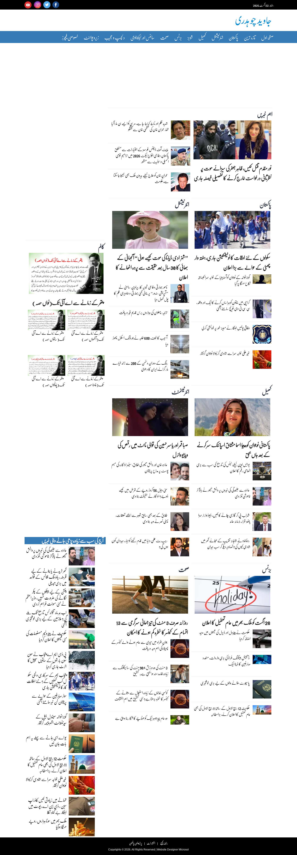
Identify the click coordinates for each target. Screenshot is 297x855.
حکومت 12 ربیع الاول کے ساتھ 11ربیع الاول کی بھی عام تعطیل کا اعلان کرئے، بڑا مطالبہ (222, 711)
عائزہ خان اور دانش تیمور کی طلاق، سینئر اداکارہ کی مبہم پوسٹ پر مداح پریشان (139, 467)
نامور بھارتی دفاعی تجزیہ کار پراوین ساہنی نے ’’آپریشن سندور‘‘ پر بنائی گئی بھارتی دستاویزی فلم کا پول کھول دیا (141, 293)
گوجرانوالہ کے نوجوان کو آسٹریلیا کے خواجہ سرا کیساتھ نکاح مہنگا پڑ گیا (224, 280)
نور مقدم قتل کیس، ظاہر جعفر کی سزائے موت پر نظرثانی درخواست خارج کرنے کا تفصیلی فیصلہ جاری (232, 173)
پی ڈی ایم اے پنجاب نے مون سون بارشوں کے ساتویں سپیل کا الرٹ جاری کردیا (47, 660)
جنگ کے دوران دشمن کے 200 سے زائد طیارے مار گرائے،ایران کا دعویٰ (140, 366)
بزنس (178, 37)
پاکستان (233, 37)
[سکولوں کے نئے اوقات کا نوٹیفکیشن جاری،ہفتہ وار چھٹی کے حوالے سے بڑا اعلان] (232, 231)
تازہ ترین (249, 37)
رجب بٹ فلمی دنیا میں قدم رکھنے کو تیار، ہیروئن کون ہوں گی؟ (140, 543)
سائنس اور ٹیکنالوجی (142, 37)
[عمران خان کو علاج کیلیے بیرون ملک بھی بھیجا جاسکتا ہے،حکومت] (180, 183)
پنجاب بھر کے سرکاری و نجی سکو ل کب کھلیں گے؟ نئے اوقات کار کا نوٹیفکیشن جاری (47, 681)
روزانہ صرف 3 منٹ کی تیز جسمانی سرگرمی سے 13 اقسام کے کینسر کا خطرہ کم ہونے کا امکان (152, 627)
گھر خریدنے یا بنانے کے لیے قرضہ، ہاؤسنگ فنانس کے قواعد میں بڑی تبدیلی (48, 577)
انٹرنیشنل (217, 37)
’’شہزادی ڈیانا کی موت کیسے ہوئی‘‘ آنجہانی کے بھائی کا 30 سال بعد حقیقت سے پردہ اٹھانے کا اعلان (152, 267)
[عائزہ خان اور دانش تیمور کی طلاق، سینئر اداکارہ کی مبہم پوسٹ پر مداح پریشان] (179, 472)
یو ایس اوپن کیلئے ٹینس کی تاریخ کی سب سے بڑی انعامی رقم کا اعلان (223, 467)
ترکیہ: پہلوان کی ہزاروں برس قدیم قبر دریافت (143, 312)
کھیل (202, 37)
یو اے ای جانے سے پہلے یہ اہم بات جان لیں (46, 740)
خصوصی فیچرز (70, 37)
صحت (164, 37)
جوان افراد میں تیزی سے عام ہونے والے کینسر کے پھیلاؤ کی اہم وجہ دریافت (139, 645)
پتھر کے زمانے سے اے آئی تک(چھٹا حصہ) (87, 381)
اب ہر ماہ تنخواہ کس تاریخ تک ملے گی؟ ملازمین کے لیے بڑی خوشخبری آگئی (46, 618)
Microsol (184, 849)
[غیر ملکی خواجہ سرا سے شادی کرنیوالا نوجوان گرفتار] (262, 360)
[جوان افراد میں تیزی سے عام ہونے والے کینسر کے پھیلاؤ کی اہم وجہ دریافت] (179, 649)
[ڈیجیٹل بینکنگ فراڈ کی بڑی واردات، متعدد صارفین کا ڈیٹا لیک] (262, 660)
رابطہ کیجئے (164, 843)
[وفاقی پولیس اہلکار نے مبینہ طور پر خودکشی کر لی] (262, 335)
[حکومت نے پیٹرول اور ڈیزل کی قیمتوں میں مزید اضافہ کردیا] (262, 640)
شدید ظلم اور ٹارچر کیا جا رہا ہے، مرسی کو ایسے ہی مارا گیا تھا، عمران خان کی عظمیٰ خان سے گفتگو (140, 126)
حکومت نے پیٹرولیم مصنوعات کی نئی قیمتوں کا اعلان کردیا (46, 636)
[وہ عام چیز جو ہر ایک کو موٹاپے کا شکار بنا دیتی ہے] (179, 721)
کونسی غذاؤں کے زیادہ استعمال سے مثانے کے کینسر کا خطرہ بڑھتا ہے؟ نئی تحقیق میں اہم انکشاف (141, 695)
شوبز (190, 37)
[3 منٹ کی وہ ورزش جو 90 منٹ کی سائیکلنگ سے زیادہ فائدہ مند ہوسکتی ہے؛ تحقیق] (179, 675)
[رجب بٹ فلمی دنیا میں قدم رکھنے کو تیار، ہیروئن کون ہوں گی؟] (179, 548)
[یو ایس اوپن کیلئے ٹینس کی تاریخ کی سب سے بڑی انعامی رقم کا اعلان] (262, 472)
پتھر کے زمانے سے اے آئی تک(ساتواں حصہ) (48, 336)
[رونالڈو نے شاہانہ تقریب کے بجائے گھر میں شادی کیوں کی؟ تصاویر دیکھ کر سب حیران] (262, 548)
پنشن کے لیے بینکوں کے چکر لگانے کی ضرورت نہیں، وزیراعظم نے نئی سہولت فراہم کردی (46, 597)
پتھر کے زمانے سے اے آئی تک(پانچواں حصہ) (48, 381)
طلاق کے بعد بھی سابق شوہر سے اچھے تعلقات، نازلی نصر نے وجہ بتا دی (142, 518)
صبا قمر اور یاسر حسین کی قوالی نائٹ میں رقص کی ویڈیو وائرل (153, 450)
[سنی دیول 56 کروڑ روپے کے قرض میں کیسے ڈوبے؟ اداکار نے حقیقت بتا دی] (179, 497)
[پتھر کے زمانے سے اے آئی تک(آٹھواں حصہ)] (86, 321)
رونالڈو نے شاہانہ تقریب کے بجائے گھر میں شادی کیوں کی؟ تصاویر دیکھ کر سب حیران (225, 543)
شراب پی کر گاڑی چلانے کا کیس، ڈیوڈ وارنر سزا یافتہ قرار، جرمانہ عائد (224, 518)
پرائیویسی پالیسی (135, 843)
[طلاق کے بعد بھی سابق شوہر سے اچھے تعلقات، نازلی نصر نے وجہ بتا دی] (179, 522)
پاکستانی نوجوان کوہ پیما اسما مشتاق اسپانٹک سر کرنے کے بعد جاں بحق (233, 450)
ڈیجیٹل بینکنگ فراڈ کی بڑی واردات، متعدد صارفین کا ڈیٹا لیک (226, 660)
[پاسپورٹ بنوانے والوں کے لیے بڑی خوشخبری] (262, 690)
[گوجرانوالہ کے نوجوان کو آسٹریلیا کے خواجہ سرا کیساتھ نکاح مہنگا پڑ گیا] (262, 280)
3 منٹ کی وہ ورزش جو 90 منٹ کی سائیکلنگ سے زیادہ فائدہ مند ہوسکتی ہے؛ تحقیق (140, 670)
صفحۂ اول (267, 37)
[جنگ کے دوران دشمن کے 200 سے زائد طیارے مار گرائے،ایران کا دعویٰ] (179, 370)
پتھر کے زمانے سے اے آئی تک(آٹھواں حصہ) (87, 336)
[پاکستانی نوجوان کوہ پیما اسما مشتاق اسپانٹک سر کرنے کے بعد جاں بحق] (232, 418)
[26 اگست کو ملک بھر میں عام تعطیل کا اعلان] (232, 596)
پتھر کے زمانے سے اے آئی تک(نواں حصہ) (67, 303)
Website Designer (167, 849)
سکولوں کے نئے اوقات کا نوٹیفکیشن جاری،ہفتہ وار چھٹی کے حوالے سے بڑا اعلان (232, 262)
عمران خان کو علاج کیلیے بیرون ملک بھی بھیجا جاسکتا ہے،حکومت (141, 178)
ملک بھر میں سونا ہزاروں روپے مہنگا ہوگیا (48, 824)
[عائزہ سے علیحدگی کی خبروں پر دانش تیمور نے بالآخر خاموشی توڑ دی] (262, 497)
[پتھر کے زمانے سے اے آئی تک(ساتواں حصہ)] (46, 321)
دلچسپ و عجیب (114, 37)
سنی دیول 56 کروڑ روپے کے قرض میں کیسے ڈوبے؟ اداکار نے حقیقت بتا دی (143, 493)
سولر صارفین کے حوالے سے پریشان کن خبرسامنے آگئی (49, 699)
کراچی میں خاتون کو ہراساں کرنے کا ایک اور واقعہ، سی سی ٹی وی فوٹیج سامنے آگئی (223, 305)
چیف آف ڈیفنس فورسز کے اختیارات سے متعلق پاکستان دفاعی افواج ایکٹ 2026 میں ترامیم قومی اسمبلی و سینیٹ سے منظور (142, 155)
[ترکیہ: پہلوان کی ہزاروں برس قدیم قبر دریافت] (179, 320)
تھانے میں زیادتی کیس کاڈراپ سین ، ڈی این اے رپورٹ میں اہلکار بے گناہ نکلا (47, 806)
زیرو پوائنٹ (91, 37)
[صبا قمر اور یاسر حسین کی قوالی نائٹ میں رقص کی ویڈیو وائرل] (150, 418)
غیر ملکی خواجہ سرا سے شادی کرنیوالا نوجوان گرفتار (225, 353)
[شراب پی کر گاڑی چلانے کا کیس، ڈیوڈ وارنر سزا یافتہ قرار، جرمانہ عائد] (262, 522)
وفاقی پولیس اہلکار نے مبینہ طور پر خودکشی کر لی (226, 327)
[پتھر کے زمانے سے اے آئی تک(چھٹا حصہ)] (86, 366)
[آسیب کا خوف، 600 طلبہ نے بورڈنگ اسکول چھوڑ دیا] (179, 345)
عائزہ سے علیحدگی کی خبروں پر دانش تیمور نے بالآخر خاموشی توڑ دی (223, 493)
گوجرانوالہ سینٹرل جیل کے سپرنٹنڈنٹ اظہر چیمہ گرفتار (51, 720)
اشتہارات (151, 843)
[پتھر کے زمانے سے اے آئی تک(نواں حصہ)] (66, 274)
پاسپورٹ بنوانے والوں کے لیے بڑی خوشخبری (225, 683)
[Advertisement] (148, 72)
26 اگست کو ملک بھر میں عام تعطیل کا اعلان (236, 622)
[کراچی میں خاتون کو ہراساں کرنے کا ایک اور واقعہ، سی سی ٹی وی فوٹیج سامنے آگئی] (262, 310)
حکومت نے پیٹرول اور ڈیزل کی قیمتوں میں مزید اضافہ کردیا (224, 635)
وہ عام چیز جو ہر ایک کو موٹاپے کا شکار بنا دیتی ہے (141, 718)
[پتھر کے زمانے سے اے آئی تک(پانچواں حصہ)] (46, 366)
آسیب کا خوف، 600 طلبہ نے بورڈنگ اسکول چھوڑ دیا (140, 340)
